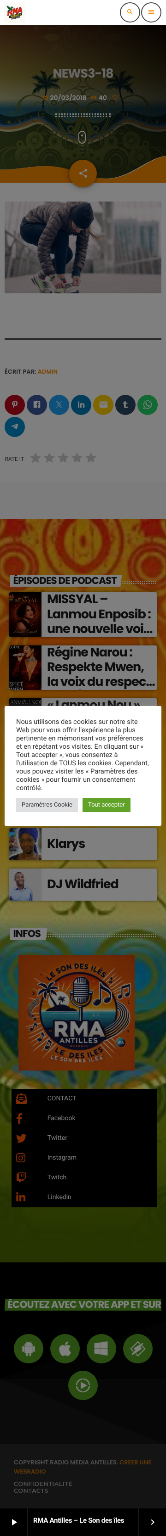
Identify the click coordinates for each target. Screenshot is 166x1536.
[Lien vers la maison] (14, 12)
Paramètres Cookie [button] (47, 805)
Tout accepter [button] (106, 805)
